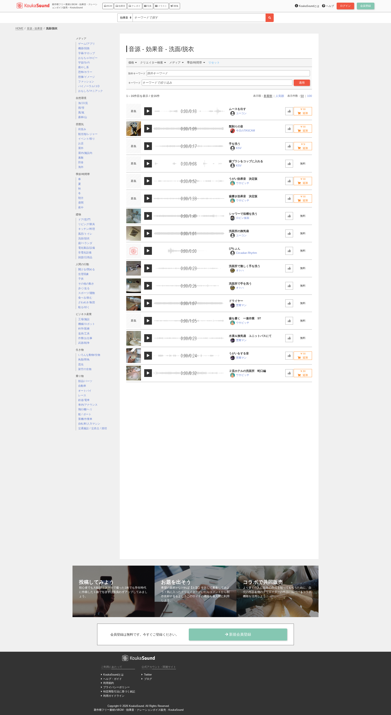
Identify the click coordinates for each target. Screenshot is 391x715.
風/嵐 (81, 112)
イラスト (162, 6)
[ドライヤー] (133, 303)
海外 (80, 167)
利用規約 (108, 682)
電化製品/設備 (86, 247)
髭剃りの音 (236, 126)
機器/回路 (84, 48)
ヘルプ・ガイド (112, 678)
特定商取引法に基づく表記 (119, 691)
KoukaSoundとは (113, 674)
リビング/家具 (86, 224)
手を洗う (234, 143)
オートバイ (84, 390)
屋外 (80, 148)
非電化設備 (84, 252)
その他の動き (86, 283)
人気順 (280, 95)
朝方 (80, 197)
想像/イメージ (86, 76)
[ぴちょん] (133, 251)
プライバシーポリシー (116, 687)
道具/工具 (84, 333)
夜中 (80, 207)
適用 (302, 82)
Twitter (148, 674)
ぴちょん (234, 248)
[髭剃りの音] (133, 128)
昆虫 (80, 364)
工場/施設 (84, 319)
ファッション (86, 81)
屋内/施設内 (85, 152)
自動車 (82, 385)
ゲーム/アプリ (86, 43)
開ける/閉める (86, 269)
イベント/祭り (86, 138)
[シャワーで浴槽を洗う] (133, 216)
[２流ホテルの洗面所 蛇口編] (133, 373)
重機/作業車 (85, 418)
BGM (109, 6)
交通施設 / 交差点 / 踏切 (92, 428)
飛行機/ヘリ (85, 409)
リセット (214, 62)
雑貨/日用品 (85, 257)
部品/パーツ (85, 381)
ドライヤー (236, 300)
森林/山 (82, 117)
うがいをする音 (239, 353)
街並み (82, 129)
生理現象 (83, 274)
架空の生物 (84, 369)
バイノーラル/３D (88, 86)
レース (82, 395)
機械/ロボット (86, 323)
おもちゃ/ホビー (88, 57)
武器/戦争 (84, 342)
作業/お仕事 (85, 338)
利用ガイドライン (113, 695)
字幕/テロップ (86, 53)
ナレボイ (136, 6)
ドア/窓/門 (84, 219)
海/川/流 (83, 103)
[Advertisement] (96, 498)
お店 (80, 143)
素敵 (80, 157)
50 (302, 95)
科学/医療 (84, 328)
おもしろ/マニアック (90, 90)
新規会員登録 (239, 634)
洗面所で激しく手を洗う (244, 266)
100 (309, 95)
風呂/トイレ (85, 233)
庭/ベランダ (85, 243)
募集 (175, 6)
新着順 (268, 95)
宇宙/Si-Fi (84, 62)
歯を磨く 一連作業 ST (245, 318)
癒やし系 (83, 67)
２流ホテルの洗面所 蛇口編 (247, 370)
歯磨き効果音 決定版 (243, 196)
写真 (149, 6)
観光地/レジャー (88, 134)
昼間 (80, 202)
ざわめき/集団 (86, 302)
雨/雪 (81, 107)
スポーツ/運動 (86, 293)
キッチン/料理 (86, 228)
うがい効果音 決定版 (243, 178)
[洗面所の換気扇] (133, 233)
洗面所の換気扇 (239, 231)
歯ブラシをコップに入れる (246, 161)
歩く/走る (84, 288)
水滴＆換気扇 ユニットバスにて (250, 335)
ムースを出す (237, 109)
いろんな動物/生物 (89, 354)
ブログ (148, 678)
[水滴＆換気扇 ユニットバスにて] (133, 338)
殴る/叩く (84, 307)
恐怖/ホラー (85, 71)
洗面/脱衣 (84, 238)
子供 (80, 278)
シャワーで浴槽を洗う (243, 213)
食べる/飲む (85, 297)
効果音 (121, 6)
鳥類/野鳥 (84, 359)
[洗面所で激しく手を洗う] (133, 268)
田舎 (80, 162)
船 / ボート (84, 414)
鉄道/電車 (84, 400)
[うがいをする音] (133, 355)
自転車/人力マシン (89, 423)
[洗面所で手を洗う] (133, 285)
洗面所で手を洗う (240, 283)
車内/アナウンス (88, 404)
